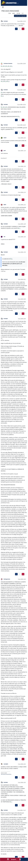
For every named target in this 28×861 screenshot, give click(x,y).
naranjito (6, 764)
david (5, 137)
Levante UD (4, 13)
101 (4, 236)
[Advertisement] (14, 45)
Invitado (6, 21)
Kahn (5, 204)
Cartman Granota (8, 63)
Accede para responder (20, 16)
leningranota (7, 579)
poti (5, 150)
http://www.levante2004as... (6, 774)
